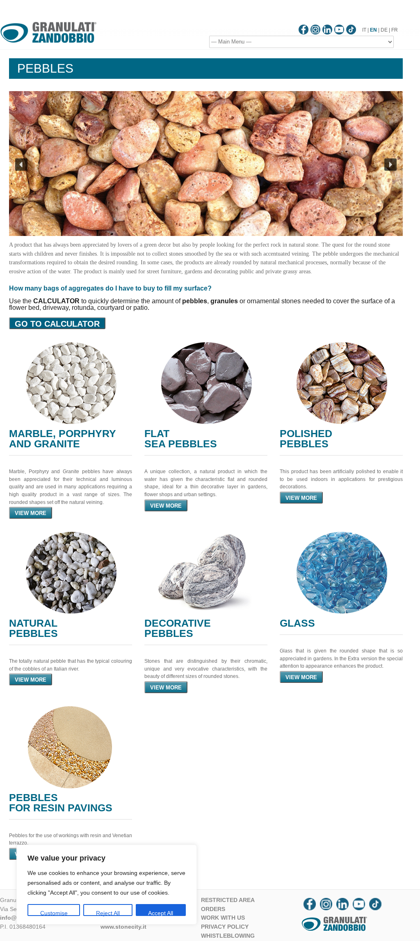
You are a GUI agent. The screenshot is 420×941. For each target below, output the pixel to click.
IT (364, 30)
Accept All (160, 913)
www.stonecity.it (123, 926)
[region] (106, 885)
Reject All (108, 913)
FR (394, 30)
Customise (54, 913)
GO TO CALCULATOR (57, 323)
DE (384, 30)
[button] (21, 164)
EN (373, 30)
